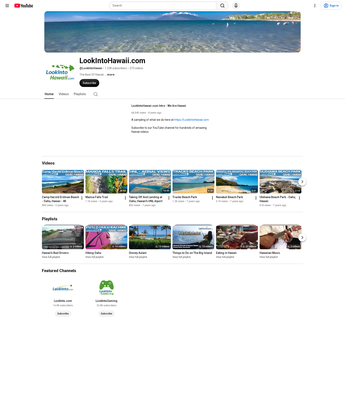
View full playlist (51, 257)
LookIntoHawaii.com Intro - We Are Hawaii (158, 105)
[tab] (49, 94)
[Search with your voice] (236, 6)
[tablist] (172, 94)
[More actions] (82, 198)
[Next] (302, 182)
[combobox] (163, 5)
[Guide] (7, 5)
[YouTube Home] (23, 5)
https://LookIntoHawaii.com (191, 119)
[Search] (222, 6)
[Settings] (314, 5)
